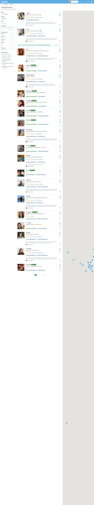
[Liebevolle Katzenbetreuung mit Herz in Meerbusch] (39, 93)
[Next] (45, 275)
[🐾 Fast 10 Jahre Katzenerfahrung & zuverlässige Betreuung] (39, 55)
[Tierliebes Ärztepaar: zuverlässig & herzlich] (39, 161)
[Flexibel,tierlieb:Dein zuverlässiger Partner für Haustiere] (39, 103)
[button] (92, 266)
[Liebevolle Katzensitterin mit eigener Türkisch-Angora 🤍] (39, 202)
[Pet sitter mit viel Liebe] (39, 80)
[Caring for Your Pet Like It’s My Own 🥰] (39, 19)
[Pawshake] (4, 2)
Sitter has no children (6, 58)
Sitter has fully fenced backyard (6, 60)
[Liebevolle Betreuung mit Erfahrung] (39, 238)
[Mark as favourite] (60, 25)
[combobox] (8, 14)
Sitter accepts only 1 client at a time (7, 64)
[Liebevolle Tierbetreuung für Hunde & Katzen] (39, 113)
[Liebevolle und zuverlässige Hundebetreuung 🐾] (39, 215)
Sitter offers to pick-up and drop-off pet (7, 67)
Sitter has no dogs (5, 54)
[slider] (1, 27)
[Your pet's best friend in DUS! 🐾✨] (39, 254)
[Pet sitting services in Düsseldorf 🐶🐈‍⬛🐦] (39, 35)
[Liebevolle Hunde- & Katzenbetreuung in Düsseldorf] (39, 148)
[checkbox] (1, 54)
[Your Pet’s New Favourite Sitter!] (39, 68)
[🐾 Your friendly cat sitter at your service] (39, 186)
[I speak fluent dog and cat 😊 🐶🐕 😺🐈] (39, 225)
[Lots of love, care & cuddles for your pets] (39, 267)
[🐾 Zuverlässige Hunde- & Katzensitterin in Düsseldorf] (39, 135)
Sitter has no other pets (6, 56)
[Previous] (33, 275)
